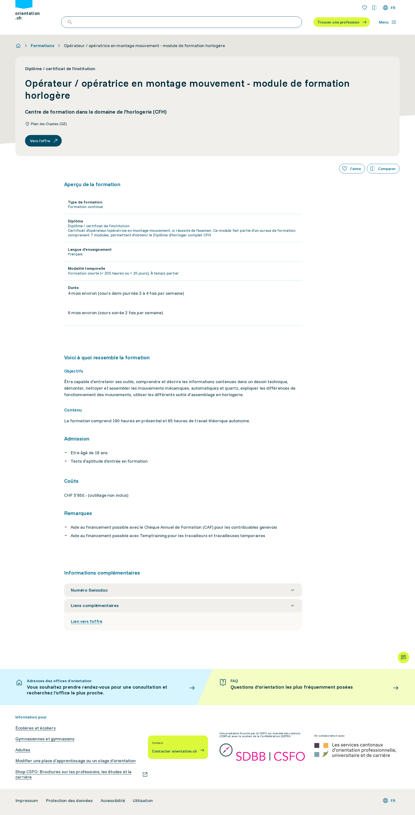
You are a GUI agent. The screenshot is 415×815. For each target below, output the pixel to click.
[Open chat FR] (403, 657)
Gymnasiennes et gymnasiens (45, 738)
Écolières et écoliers (35, 728)
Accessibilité (113, 800)
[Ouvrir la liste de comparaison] (374, 7)
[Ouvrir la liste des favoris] (364, 7)
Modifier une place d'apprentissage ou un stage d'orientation (75, 760)
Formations (42, 45)
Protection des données (69, 800)
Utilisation (143, 800)
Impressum (26, 800)
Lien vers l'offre (86, 621)
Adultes (22, 750)
